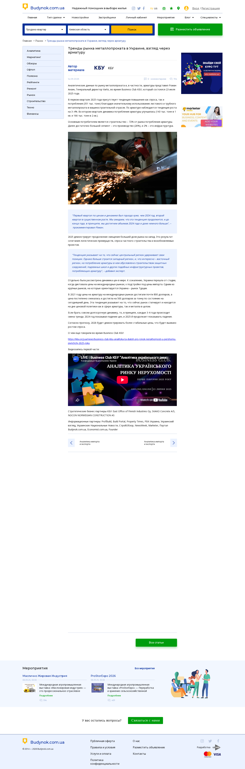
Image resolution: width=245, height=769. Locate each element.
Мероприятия (165, 17)
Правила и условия (102, 747)
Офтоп (31, 69)
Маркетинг (34, 57)
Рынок (39, 40)
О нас (136, 741)
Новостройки (80, 17)
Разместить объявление (149, 747)
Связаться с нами (145, 720)
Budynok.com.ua (47, 8)
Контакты (139, 754)
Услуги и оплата (100, 754)
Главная (32, 17)
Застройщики (107, 17)
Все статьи (156, 642)
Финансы (32, 113)
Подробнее (46, 695)
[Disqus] (122, 498)
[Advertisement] (43, 171)
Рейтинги (33, 82)
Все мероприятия (145, 668)
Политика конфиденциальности (104, 762)
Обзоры (32, 63)
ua (155, 8)
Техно (30, 107)
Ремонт (31, 88)
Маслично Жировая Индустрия (44, 676)
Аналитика (33, 50)
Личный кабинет (136, 17)
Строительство (36, 101)
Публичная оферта (102, 741)
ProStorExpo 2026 (103, 676)
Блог (187, 17)
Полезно (32, 76)
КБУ (111, 68)
